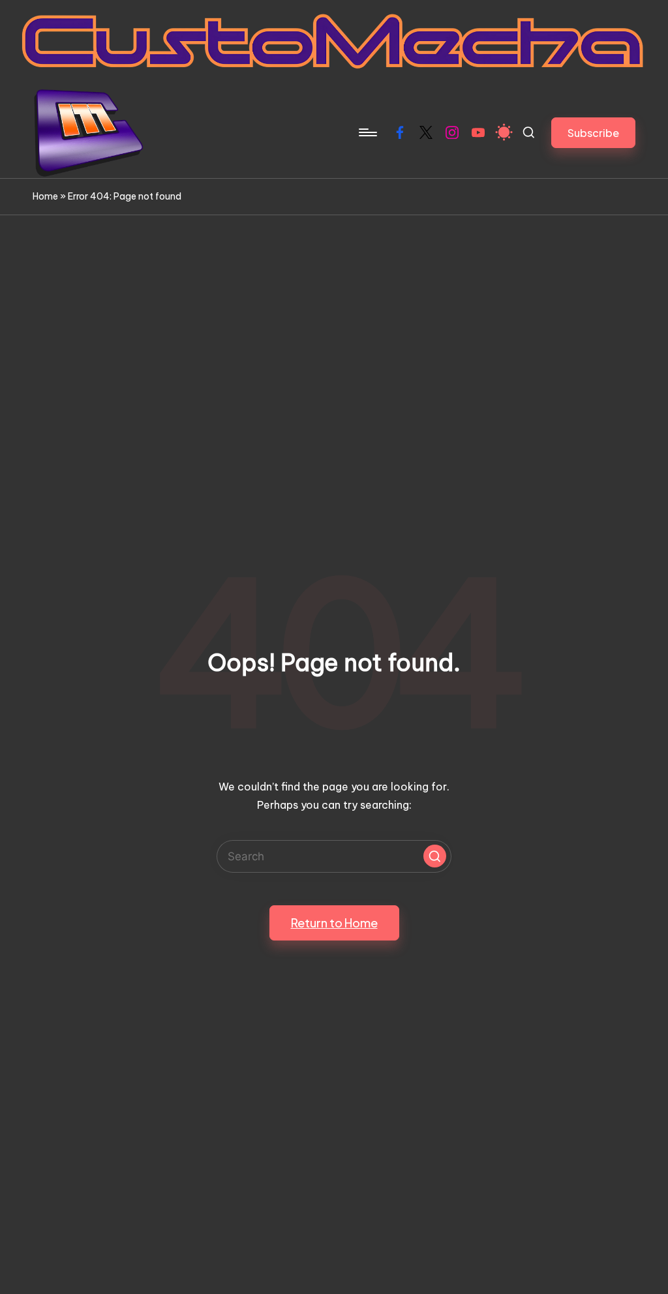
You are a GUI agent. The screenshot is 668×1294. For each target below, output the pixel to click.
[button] (593, 132)
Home (45, 196)
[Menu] (367, 132)
